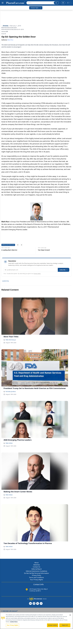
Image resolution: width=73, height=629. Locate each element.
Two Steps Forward (44, 250)
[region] (36, 620)
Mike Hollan (9, 443)
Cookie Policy (14, 621)
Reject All (65, 625)
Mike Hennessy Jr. (11, 340)
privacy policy (37, 273)
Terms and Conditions (36, 577)
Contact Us (36, 567)
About (36, 563)
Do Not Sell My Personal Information (36, 573)
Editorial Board (37, 569)
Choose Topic (34, 8)
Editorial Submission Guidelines (36, 571)
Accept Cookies (52, 625)
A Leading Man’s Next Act (9, 250)
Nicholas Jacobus (11, 391)
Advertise (36, 565)
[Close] (70, 615)
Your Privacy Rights (36, 580)
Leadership (5, 281)
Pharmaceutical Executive (9, 27)
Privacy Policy (36, 575)
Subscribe (63, 270)
